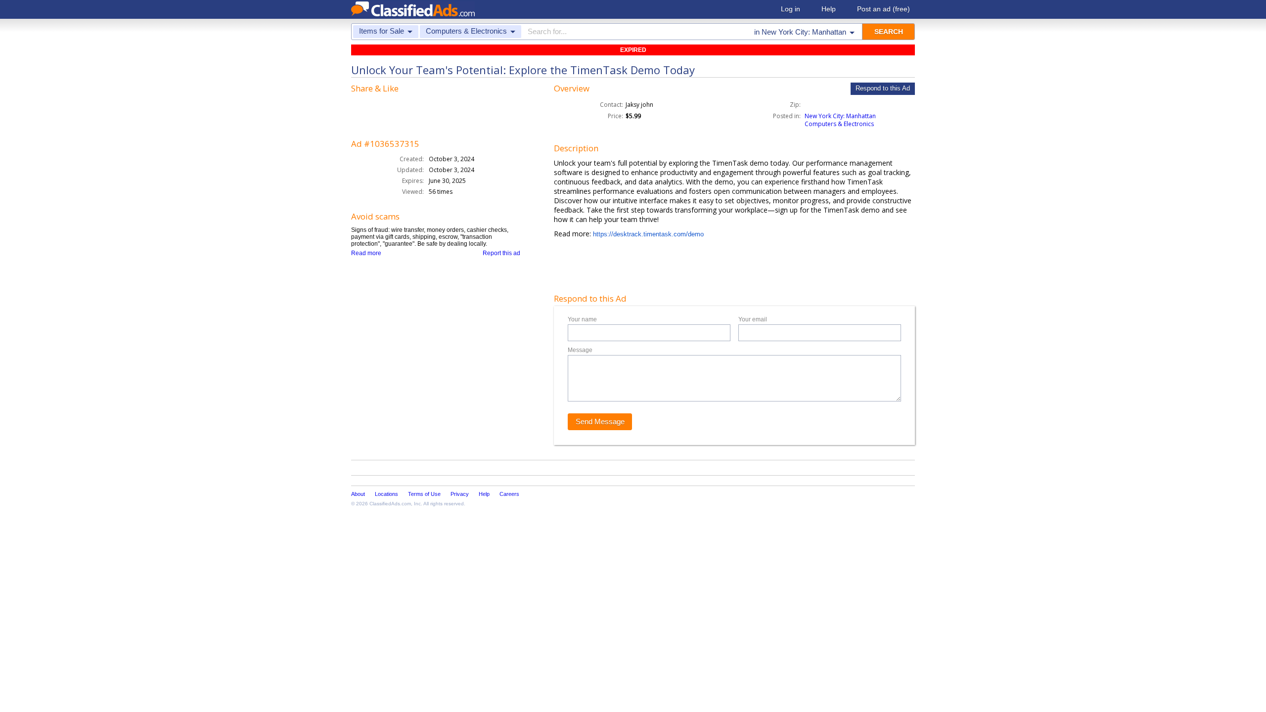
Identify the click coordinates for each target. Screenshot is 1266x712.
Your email (752, 319)
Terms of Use (424, 494)
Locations (386, 494)
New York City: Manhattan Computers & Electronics (840, 120)
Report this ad (501, 253)
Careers (509, 494)
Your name (582, 319)
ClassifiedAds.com (390, 503)
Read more (366, 253)
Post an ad (883, 9)
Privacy (460, 494)
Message (580, 350)
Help (828, 9)
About (358, 494)
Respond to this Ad (883, 88)
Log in (790, 9)
